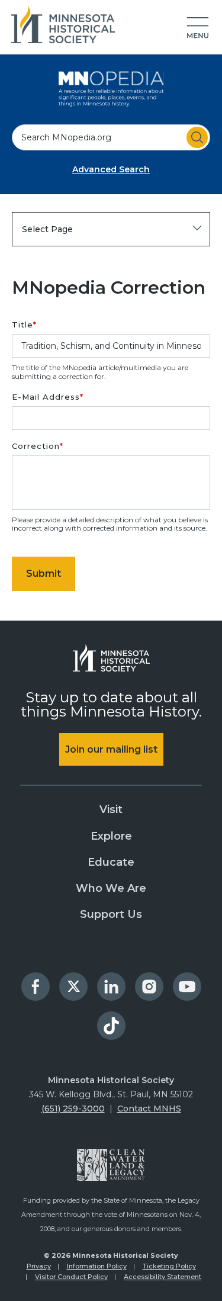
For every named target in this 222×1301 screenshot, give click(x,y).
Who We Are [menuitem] (111, 888)
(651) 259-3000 (73, 1108)
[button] (198, 28)
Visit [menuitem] (111, 809)
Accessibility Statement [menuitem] (162, 1277)
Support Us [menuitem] (111, 914)
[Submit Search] (197, 137)
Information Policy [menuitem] (97, 1266)
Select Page (47, 229)
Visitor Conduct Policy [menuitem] (71, 1277)
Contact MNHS (149, 1108)
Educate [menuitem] (111, 862)
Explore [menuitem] (111, 836)
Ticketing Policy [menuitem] (169, 1266)
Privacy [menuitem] (39, 1266)
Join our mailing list (111, 749)
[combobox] (111, 137)
